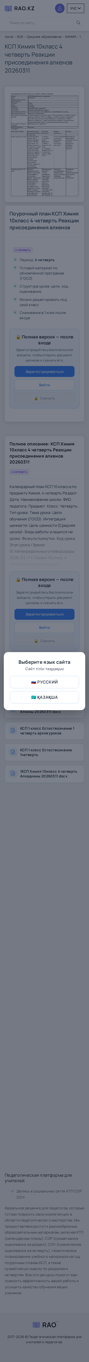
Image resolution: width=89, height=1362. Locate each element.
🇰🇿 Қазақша (44, 697)
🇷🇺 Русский (44, 682)
